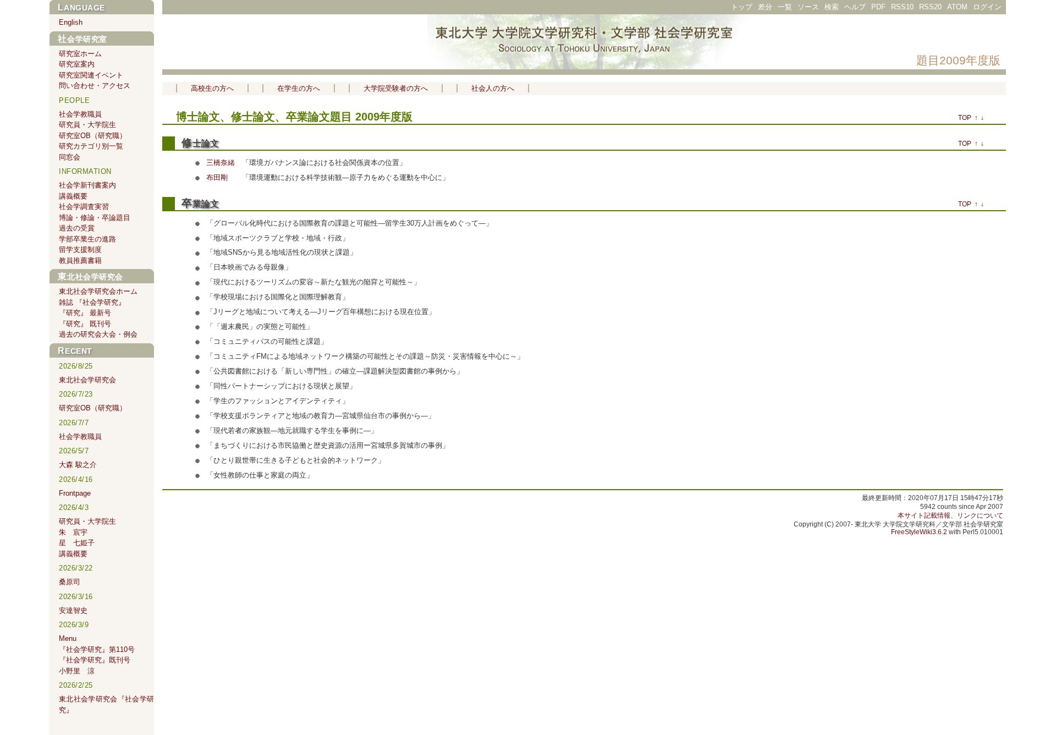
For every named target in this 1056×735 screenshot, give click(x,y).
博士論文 (198, 117)
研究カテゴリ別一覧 (91, 146)
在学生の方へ (298, 88)
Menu (67, 638)
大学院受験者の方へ (396, 88)
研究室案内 (77, 64)
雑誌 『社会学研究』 (92, 302)
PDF (878, 7)
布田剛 (217, 177)
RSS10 (902, 7)
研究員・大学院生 (87, 124)
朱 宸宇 (73, 532)
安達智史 (73, 610)
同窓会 (69, 157)
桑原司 (69, 582)
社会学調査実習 (84, 206)
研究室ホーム (80, 54)
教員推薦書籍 (80, 260)
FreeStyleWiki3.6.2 (919, 532)
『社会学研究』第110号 (97, 649)
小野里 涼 (77, 671)
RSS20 (930, 7)
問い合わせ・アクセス (94, 85)
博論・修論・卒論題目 (94, 217)
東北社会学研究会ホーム (98, 291)
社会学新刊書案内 (87, 185)
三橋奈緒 (220, 162)
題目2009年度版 (958, 60)
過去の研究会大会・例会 (98, 334)
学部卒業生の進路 (87, 239)
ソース (808, 7)
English (70, 22)
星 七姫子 (77, 543)
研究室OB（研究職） (93, 135)
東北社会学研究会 (90, 276)
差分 (765, 7)
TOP (964, 118)
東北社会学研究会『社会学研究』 (106, 704)
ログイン (987, 7)
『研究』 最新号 (85, 313)
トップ (741, 7)
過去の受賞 (77, 228)
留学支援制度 (80, 249)
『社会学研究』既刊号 (94, 660)
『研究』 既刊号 (85, 324)
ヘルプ (855, 7)
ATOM (957, 7)
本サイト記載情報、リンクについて (950, 515)
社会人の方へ (492, 88)
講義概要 (73, 196)
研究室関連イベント (91, 75)
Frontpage (75, 493)
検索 (831, 7)
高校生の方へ (212, 88)
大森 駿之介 (78, 464)
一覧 (785, 7)
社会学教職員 (80, 114)
